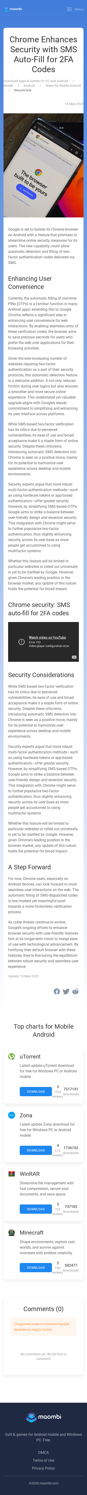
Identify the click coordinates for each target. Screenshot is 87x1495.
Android (29, 85)
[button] (75, 9)
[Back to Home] (12, 9)
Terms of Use (43, 1460)
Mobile (8, 85)
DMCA (43, 1452)
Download (36, 1091)
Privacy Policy (43, 1468)
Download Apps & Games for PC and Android (35, 81)
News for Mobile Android (63, 85)
